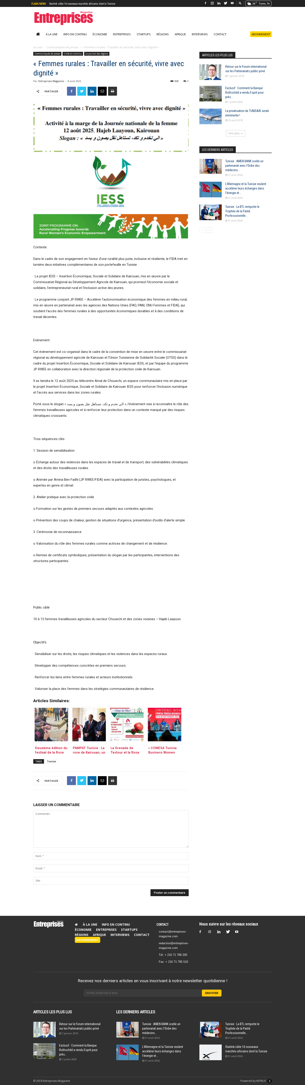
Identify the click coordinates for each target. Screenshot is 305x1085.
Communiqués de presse (62, 47)
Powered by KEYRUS (253, 1081)
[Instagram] (212, 3)
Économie (100, 34)
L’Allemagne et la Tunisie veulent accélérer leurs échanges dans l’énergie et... (245, 188)
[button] (240, 3)
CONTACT (163, 924)
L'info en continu (73, 53)
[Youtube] (232, 3)
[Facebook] (205, 3)
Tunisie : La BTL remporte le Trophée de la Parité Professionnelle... (242, 211)
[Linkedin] (218, 3)
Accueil (37, 47)
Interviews (200, 34)
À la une (52, 34)
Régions (163, 34)
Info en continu (75, 34)
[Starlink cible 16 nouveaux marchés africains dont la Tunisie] (210, 1052)
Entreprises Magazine (51, 81)
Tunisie (51, 761)
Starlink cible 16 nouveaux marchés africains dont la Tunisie (82, 3)
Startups (144, 34)
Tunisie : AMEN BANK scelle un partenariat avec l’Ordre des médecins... (244, 165)
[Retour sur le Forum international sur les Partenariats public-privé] (210, 72)
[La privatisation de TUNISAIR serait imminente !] (210, 116)
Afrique (180, 34)
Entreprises (122, 34)
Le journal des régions (97, 53)
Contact (220, 34)
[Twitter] (225, 3)
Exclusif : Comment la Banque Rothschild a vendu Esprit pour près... (244, 92)
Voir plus (234, 133)
